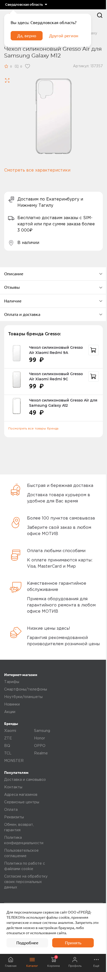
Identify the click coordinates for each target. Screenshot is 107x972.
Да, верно (26, 35)
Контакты (13, 787)
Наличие (13, 301)
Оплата (11, 809)
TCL (7, 753)
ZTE (8, 738)
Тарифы (11, 682)
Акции (9, 712)
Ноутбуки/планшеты (23, 697)
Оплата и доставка (22, 314)
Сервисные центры (21, 802)
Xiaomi (10, 730)
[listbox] (26, 5)
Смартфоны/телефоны (25, 689)
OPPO (39, 745)
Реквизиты (14, 817)
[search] (100, 15)
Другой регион (63, 35)
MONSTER (14, 760)
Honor (39, 738)
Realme (41, 753)
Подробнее (27, 942)
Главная (11, 965)
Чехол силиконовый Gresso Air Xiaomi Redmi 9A (56, 350)
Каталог (32, 965)
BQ (7, 745)
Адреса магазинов (20, 794)
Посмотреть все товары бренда (33, 428)
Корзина (53, 961)
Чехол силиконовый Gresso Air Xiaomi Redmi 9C (56, 376)
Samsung (42, 730)
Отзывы (12, 287)
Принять (73, 942)
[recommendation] (93, 350)
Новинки (12, 704)
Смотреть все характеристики (37, 170)
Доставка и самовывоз (25, 779)
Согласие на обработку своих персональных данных (26, 882)
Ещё (96, 965)
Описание (13, 273)
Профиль (75, 965)
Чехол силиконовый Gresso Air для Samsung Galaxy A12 (63, 403)
